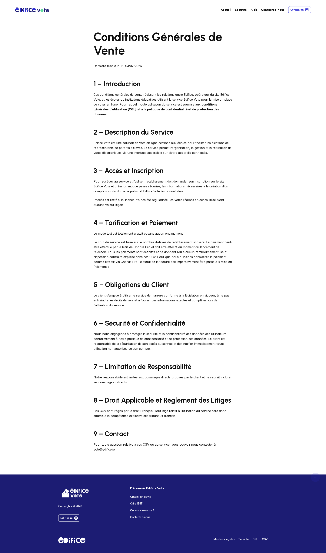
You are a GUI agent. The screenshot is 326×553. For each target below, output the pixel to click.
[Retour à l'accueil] (71, 540)
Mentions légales (224, 539)
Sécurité (241, 10)
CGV (265, 539)
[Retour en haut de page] (315, 477)
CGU (132, 109)
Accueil (226, 10)
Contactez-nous (272, 10)
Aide (254, 10)
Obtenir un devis (140, 496)
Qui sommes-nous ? (142, 510)
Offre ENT (136, 503)
